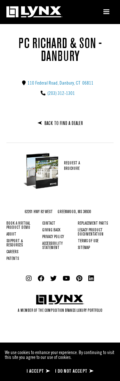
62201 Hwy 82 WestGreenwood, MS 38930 (58, 212)
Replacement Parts (93, 223)
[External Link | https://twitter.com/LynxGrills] (53, 278)
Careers (12, 252)
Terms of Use (88, 241)
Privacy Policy (53, 237)
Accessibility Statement (52, 246)
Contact (48, 223)
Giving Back (51, 230)
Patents (12, 259)
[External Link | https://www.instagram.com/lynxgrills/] (29, 278)
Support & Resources (14, 243)
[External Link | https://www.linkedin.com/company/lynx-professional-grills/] (91, 278)
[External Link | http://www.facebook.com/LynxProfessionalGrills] (41, 278)
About (11, 234)
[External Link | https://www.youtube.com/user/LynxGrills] (66, 278)
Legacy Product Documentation (90, 232)
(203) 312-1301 (60, 93)
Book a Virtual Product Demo (18, 225)
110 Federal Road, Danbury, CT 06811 (60, 83)
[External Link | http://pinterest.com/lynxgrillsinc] (79, 278)
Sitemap (84, 248)
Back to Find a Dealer (63, 123)
